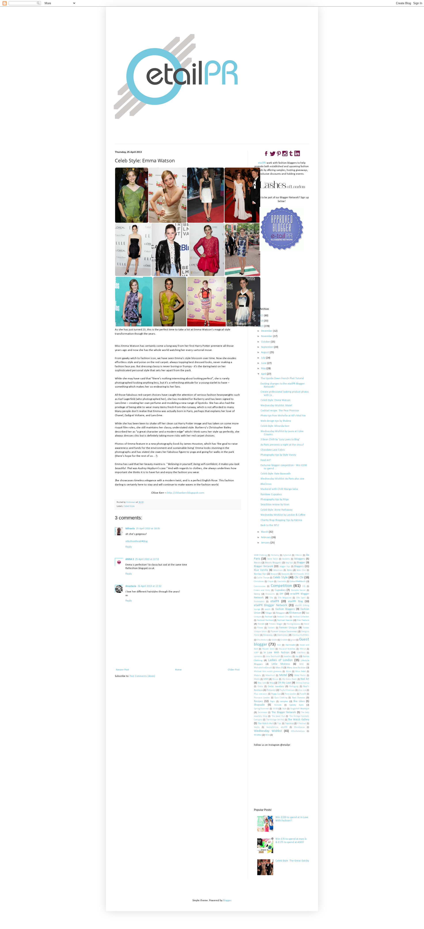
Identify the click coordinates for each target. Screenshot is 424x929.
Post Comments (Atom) (142, 676)
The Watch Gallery (298, 719)
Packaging (293, 686)
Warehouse (299, 727)
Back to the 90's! (270, 525)
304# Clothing (260, 555)
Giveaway (268, 635)
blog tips (289, 563)
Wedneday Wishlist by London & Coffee (283, 515)
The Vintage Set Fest (275, 720)
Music (275, 679)
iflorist (303, 649)
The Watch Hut (265, 723)
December (267, 331)
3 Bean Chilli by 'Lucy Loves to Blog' (280, 439)
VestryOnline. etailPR (276, 727)
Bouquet (274, 574)
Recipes (258, 701)
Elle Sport (301, 598)
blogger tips (285, 567)
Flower (260, 628)
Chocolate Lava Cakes (273, 450)
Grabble (284, 640)
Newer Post (122, 670)
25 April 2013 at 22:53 (147, 559)
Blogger (301, 562)
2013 (261, 326)
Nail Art (305, 679)
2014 (261, 321)
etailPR (262, 163)
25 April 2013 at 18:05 (148, 528)
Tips (279, 724)
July (263, 358)
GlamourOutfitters (300, 635)
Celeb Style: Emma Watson (275, 400)
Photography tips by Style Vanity (278, 455)
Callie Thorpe (263, 578)
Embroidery (259, 602)
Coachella (281, 581)
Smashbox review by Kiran (275, 504)
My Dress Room (289, 679)
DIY (281, 594)
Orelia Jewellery (276, 686)
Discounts (270, 594)
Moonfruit (270, 675)
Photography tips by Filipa (275, 499)
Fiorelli (261, 624)
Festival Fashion (265, 620)
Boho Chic (301, 570)
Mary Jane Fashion (296, 668)
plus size (302, 690)
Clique (270, 581)
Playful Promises (287, 690)
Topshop (289, 723)
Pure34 (303, 694)
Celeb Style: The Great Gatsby (292, 861)
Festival (269, 617)
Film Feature (303, 620)
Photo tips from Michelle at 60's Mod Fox (283, 415)
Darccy (257, 594)
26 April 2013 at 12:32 (149, 586)
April (264, 374)
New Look (262, 683)
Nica (272, 683)
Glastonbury (262, 640)
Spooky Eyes (296, 705)
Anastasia (130, 586)
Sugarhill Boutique (299, 709)
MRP (265, 679)
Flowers (271, 628)
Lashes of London (280, 660)
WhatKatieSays (298, 731)
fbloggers (280, 613)
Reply (128, 547)
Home (178, 670)
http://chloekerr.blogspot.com (185, 492)
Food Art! (266, 460)
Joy (297, 656)
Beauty (257, 563)
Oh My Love (284, 683)
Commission (260, 586)
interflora (301, 653)
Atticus (298, 555)
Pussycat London (262, 698)
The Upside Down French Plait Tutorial (282, 378)
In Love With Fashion (277, 652)
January (265, 542)
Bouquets (285, 574)
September (267, 347)
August (265, 352)
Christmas (259, 581)
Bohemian (278, 570)
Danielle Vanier (298, 590)
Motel (283, 675)
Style (284, 709)
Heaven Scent (268, 649)
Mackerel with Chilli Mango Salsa (279, 489)
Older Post (234, 670)
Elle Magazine (285, 598)
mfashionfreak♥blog (136, 541)
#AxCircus (266, 484)
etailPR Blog (295, 601)
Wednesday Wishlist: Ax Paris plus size (282, 479)
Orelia (260, 686)
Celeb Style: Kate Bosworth (276, 473)
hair (279, 645)
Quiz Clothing (280, 698)
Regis (272, 701)
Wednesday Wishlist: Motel (276, 405)
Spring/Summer (261, 709)
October (266, 342)
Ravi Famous (298, 698)
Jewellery (288, 656)
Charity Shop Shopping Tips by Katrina (281, 520)
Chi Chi (298, 577)
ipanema (258, 656)
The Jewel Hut (278, 716)
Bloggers (299, 566)
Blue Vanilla (261, 570)
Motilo (257, 679)
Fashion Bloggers (285, 609)
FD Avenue (295, 613)
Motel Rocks (300, 675)
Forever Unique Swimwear (284, 631)
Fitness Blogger (276, 624)
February (266, 537)
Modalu (257, 675)
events (268, 609)
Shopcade (259, 705)
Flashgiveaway (293, 624)
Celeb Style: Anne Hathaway (276, 510)
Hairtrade (290, 645)
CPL (303, 586)
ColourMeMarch (298, 581)
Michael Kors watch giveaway (268, 671)
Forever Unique (288, 627)
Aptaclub (287, 555)
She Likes (299, 701)
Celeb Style (129, 506)
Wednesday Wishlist (268, 731)
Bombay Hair (260, 574)
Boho (289, 570)
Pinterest (271, 690)
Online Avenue (302, 683)
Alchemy (275, 555)
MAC (301, 664)
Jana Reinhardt (273, 656)
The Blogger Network (283, 712)
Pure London (290, 694)
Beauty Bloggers (273, 563)
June (264, 363)
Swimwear (262, 713)
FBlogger (269, 613)
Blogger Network (263, 566)
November (267, 336)
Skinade (277, 705)
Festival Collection (301, 617)
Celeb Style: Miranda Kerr (275, 426)
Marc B (279, 668)
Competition (281, 586)
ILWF (256, 653)
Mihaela (130, 528)
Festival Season (285, 620)
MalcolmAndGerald (263, 668)
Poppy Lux (276, 694)
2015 (261, 315)
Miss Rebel (300, 671)
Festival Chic (283, 617)
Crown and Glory (262, 590)
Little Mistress (281, 664)
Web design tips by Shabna (276, 421)
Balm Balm (272, 559)
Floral (306, 624)
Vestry (256, 727)
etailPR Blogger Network (270, 605)
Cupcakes (280, 590)
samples (284, 701)
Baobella (286, 559)
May (263, 368)
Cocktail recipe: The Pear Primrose (280, 410)
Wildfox (257, 735)
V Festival (301, 724)
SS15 (275, 709)
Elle (271, 598)
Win (267, 735)
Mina (288, 671)
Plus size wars (260, 694)
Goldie (274, 640)
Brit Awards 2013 (301, 574)
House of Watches (287, 649)
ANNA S (129, 559)
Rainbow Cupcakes (271, 494)
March (265, 532)
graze (293, 640)
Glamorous (282, 635)
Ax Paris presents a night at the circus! (282, 445)
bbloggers (299, 559)
